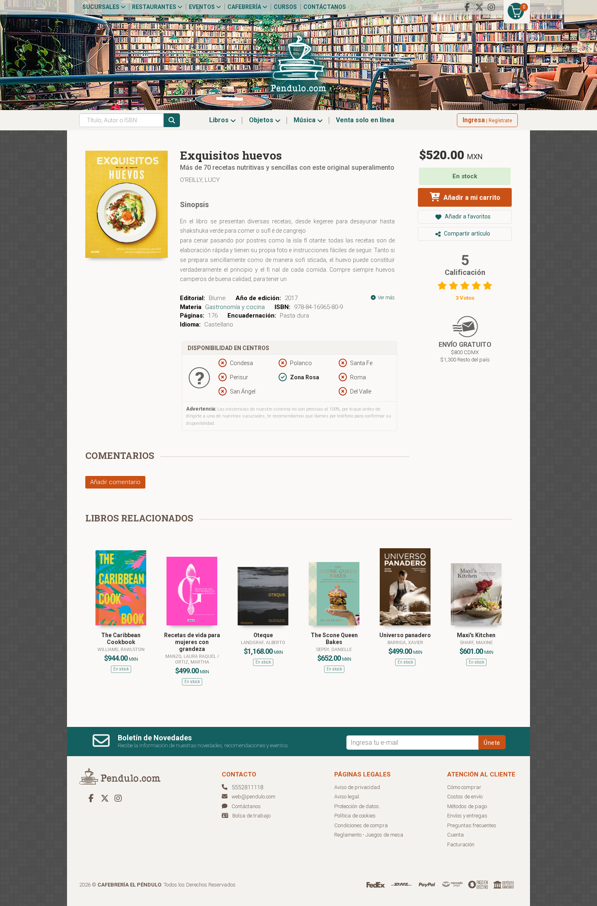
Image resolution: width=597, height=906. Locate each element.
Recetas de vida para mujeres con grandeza (192, 642)
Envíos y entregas (467, 816)
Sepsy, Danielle (334, 649)
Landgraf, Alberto (263, 642)
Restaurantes (154, 7)
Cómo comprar (464, 787)
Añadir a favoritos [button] (467, 216)
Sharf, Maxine (476, 642)
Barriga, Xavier (405, 642)
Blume (217, 298)
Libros (219, 120)
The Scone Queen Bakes (334, 638)
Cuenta (455, 835)
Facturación (460, 844)
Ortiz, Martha (192, 662)
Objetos (262, 120)
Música (305, 120)
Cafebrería (244, 7)
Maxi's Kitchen (476, 635)
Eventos (202, 7)
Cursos (285, 7)
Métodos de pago (467, 806)
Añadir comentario (115, 482)
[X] (479, 7)
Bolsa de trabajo (251, 816)
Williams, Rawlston (121, 649)
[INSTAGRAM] (491, 7)
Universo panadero (405, 635)
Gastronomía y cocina (235, 307)
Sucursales (101, 7)
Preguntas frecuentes (471, 825)
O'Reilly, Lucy (200, 180)
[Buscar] (172, 120)
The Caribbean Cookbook (121, 638)
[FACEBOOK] (467, 7)
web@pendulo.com (253, 797)
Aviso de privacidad (357, 787)
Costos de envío (464, 797)
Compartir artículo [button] (466, 233)
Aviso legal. (347, 797)
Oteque (263, 635)
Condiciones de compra (361, 825)
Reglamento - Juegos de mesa (368, 835)
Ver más (385, 298)
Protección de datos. (357, 806)
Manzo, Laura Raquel (191, 656)
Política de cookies (355, 816)
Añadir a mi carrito (471, 197)
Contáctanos (324, 7)
